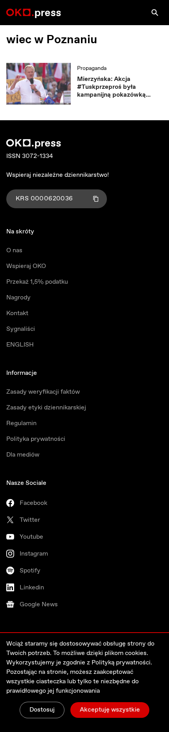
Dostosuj (42, 710)
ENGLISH (20, 345)
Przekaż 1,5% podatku (37, 282)
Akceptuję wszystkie (110, 710)
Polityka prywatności (35, 439)
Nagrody (18, 298)
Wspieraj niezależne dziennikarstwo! (57, 175)
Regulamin (21, 423)
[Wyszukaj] (155, 12)
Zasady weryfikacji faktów (43, 392)
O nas (14, 250)
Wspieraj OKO (26, 266)
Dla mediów (22, 455)
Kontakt (17, 313)
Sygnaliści (20, 329)
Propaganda (92, 68)
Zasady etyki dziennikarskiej (46, 408)
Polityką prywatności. (122, 663)
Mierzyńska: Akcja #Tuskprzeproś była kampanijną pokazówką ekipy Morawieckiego (111, 87)
